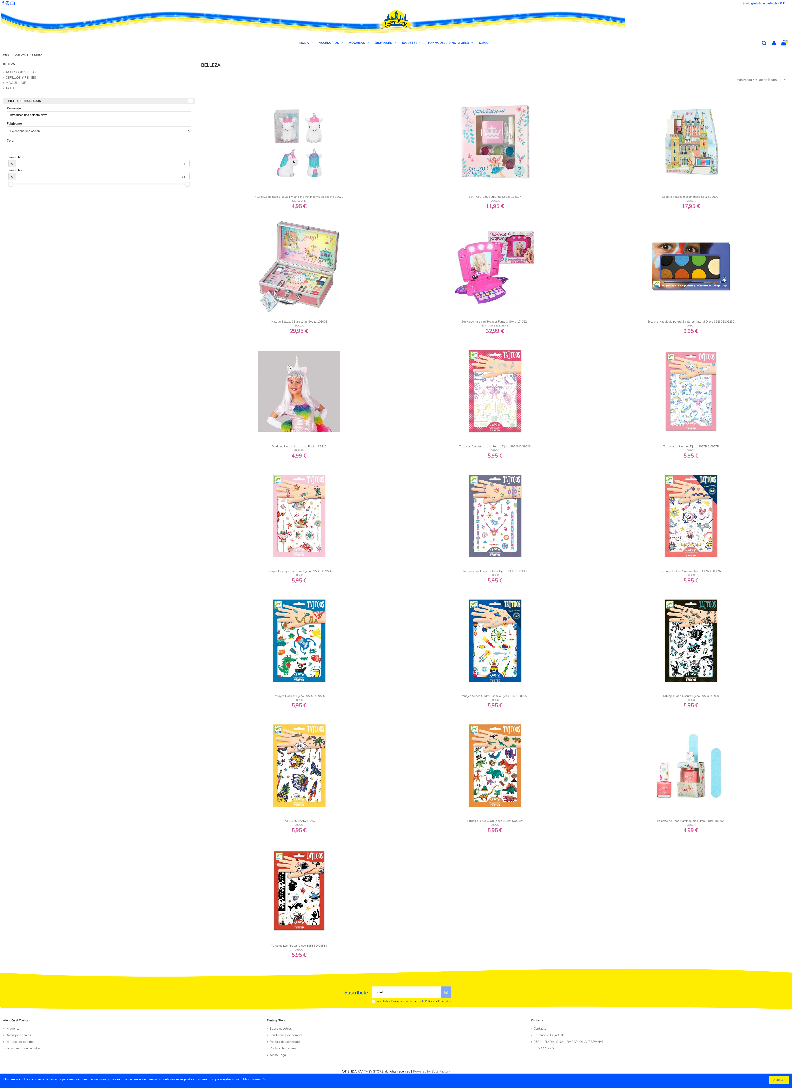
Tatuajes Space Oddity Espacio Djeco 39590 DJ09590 (495, 696)
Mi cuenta (12, 1028)
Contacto (540, 1028)
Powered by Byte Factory (431, 1071)
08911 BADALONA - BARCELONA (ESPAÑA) (568, 1042)
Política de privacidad (285, 1042)
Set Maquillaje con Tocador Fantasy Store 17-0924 (494, 322)
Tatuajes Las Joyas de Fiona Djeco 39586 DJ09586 (299, 571)
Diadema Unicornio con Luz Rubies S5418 (299, 446)
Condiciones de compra (286, 1035)
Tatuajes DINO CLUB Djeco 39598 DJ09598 (495, 821)
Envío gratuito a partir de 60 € (764, 3)
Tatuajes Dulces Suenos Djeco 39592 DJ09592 (690, 571)
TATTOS (12, 88)
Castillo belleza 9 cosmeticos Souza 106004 (691, 197)
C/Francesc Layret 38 (549, 1035)
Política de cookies (283, 1048)
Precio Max (16, 173)
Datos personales (18, 1035)
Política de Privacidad (438, 1001)
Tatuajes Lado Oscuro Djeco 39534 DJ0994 (691, 696)
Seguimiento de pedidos (23, 1048)
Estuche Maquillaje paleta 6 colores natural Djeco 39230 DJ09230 (691, 322)
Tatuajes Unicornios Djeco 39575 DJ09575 (691, 446)
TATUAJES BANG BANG (299, 821)
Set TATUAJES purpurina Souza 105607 (495, 197)
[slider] (10, 184)
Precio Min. (16, 160)
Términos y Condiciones (405, 1001)
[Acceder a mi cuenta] (774, 43)
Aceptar (779, 1079)
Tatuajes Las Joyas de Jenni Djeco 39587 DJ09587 (495, 571)
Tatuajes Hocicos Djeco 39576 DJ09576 (299, 696)
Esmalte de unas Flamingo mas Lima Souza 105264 (690, 821)
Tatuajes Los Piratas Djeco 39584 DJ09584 (299, 946)
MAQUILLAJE (16, 82)
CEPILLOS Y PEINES (21, 77)
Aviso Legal (278, 1055)
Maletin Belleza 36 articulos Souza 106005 (299, 322)
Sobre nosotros (281, 1028)
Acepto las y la (414, 1001)
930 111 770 (544, 1048)
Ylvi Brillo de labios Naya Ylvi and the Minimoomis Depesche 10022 (299, 197)
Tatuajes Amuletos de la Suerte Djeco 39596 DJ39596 (494, 446)
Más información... (255, 1079)
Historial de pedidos (20, 1042)
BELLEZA (9, 64)
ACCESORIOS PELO (21, 72)
